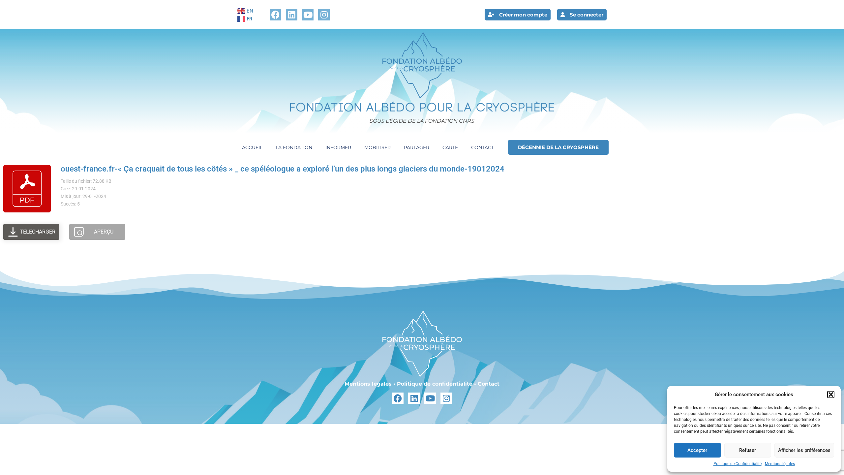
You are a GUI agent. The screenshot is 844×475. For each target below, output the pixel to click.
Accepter (697, 450)
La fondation (294, 147)
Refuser (747, 450)
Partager (416, 147)
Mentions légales (780, 463)
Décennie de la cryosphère (558, 147)
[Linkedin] (291, 14)
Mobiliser (377, 147)
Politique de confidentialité (434, 384)
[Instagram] (324, 14)
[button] (831, 394)
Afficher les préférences (804, 450)
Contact (482, 147)
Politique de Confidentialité (737, 463)
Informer (338, 147)
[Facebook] (275, 14)
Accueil (252, 147)
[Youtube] (308, 14)
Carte (450, 147)
